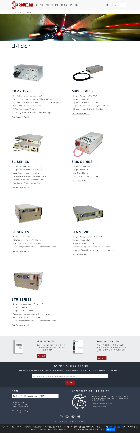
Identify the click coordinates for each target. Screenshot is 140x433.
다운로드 (41, 356)
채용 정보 (63, 5)
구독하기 (70, 382)
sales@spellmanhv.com (24, 412)
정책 (122, 427)
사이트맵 (81, 421)
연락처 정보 (73, 5)
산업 (19, 12)
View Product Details (21, 117)
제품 (41, 5)
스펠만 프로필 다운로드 (99, 407)
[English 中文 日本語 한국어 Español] (120, 5)
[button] (108, 5)
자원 (47, 5)
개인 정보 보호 (114, 427)
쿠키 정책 (72, 421)
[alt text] (80, 401)
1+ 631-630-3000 (22, 406)
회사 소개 (54, 5)
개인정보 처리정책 (61, 421)
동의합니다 (110, 430)
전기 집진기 (27, 12)
